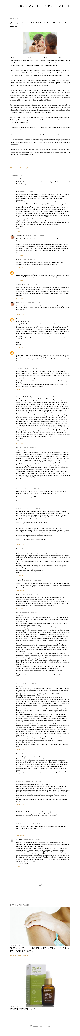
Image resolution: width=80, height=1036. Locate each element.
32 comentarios (22, 1013)
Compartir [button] (13, 165)
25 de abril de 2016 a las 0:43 (28, 612)
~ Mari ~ (19, 839)
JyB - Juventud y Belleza (40, 6)
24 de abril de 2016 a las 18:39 (29, 594)
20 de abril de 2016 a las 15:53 (29, 352)
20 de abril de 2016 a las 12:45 (30, 319)
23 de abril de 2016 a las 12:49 (32, 549)
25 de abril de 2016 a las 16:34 (32, 754)
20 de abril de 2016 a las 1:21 (34, 302)
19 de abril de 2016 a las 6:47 (30, 259)
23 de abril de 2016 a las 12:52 (32, 580)
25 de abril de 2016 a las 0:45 (28, 683)
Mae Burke (46, 1030)
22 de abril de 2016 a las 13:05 (32, 508)
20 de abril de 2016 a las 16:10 (28, 368)
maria (18, 272)
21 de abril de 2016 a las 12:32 (30, 488)
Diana (18, 319)
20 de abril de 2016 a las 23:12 (28, 394)
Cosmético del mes (22, 1009)
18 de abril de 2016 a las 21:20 (28, 191)
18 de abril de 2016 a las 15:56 (30, 179)
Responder (20, 187)
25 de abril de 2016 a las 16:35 (32, 781)
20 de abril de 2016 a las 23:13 (28, 447)
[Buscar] (69, 6)
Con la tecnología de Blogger (41, 1026)
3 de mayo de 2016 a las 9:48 (32, 823)
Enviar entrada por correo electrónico (29, 165)
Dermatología (24, 168)
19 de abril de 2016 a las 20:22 (32, 284)
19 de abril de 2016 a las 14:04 (29, 272)
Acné (17, 168)
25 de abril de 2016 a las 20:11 (32, 809)
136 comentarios (23, 955)
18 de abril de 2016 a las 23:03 (35, 236)
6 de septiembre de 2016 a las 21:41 (33, 839)
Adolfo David (21, 236)
